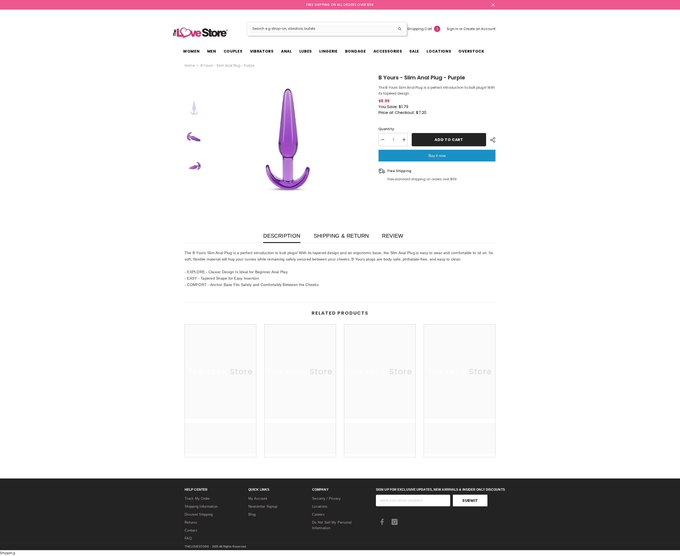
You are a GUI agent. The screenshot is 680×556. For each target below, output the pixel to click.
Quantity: (387, 129)
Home (189, 65)
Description (281, 236)
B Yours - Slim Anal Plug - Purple (422, 77)
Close (493, 5)
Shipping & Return (341, 236)
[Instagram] (394, 522)
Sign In (453, 29)
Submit (470, 500)
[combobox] (322, 29)
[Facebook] (382, 522)
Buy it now (437, 155)
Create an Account (479, 29)
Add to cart (449, 139)
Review (392, 236)
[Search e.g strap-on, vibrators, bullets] (327, 29)
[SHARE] (490, 140)
